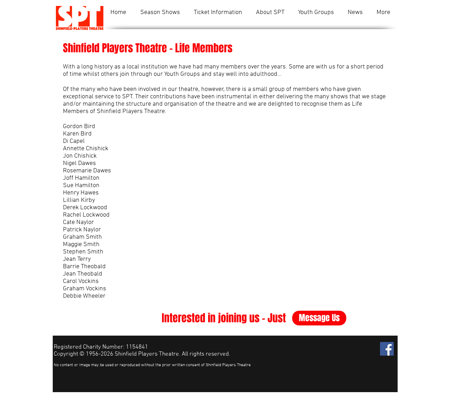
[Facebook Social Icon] (387, 349)
